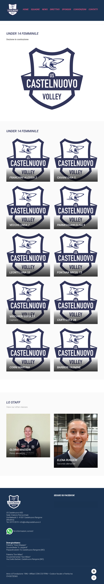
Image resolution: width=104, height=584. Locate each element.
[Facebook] (93, 571)
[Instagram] (93, 577)
